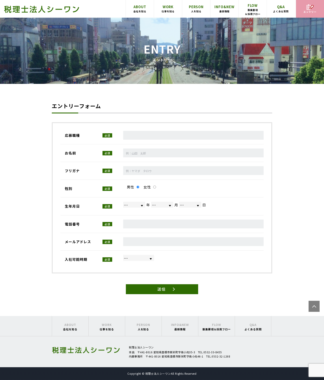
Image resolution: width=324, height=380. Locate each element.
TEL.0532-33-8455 (210, 352)
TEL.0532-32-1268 (218, 356)
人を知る (196, 8)
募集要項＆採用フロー (253, 9)
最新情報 (224, 8)
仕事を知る (168, 8)
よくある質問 (281, 8)
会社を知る (140, 8)
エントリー (310, 11)
